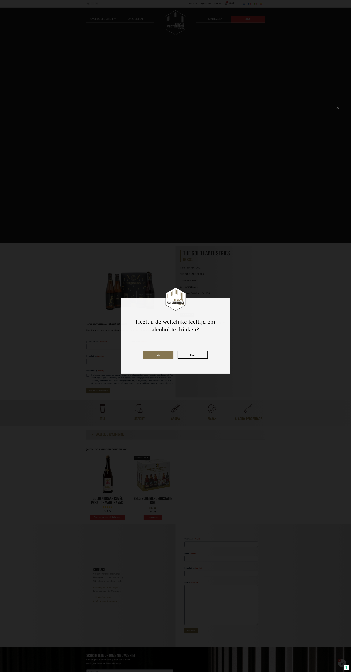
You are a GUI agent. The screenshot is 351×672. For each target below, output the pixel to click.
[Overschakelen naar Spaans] (261, 4)
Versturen (191, 631)
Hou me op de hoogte (98, 391)
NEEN (192, 355)
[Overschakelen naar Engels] (244, 4)
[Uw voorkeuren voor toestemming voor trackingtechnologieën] (346, 667)
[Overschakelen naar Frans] (249, 4)
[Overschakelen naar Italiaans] (255, 4)
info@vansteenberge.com (105, 601)
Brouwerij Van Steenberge (105, 587)
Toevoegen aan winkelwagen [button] (107, 517)
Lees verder (153, 517)
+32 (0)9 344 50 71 (102, 597)
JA (158, 355)
